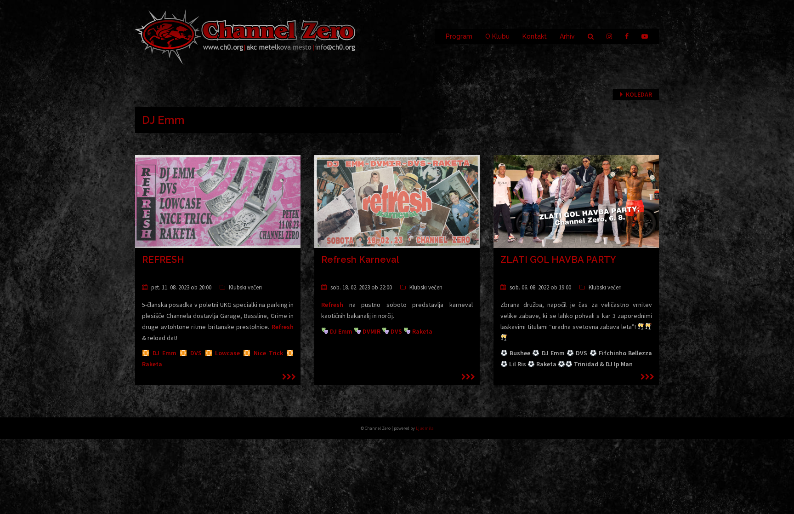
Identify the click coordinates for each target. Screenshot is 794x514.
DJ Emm (165, 353)
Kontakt (534, 36)
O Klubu (497, 36)
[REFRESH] (218, 201)
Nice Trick (269, 353)
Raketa (152, 364)
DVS (196, 353)
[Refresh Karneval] (397, 201)
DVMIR (371, 331)
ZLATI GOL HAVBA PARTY (558, 259)
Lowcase (227, 353)
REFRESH (163, 259)
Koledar (639, 94)
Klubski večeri (245, 287)
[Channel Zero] (245, 36)
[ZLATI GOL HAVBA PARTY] (576, 201)
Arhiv (567, 36)
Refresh (283, 327)
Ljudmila (425, 428)
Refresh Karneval (360, 259)
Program (459, 36)
